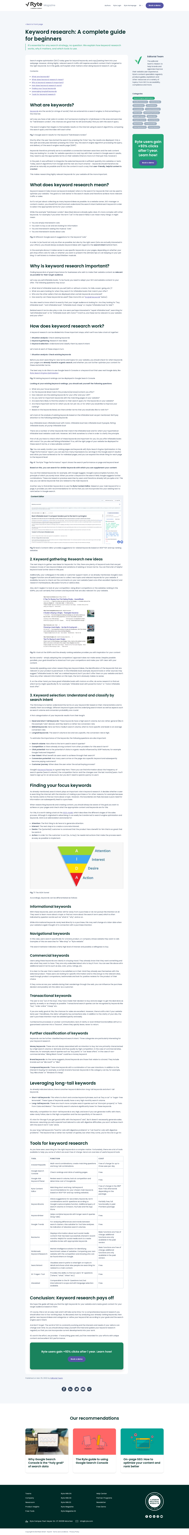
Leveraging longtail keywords (44, 91)
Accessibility (138, 109)
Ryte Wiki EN (66, 1493)
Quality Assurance (140, 102)
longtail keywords (92, 297)
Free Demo (101, 1506)
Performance (138, 105)
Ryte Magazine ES (68, 1511)
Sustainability (155, 102)
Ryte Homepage (130, 5)
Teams (28, 1493)
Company (29, 1498)
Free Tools (29, 1511)
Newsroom (30, 1502)
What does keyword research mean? (48, 79)
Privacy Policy (74, 1532)
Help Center (101, 1493)
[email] (83, 1389)
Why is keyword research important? (48, 82)
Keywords (34, 111)
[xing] (89, 1389)
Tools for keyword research (43, 94)
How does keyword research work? (47, 85)
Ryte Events (138, 124)
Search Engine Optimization (143, 98)
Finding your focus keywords (44, 88)
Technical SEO (150, 124)
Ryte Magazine (67, 1506)
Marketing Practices (152, 113)
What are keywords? (41, 76)
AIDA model (68, 812)
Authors (108, 5)
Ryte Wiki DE (66, 1498)
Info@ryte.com (86, 1521)
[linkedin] (70, 1389)
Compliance (151, 105)
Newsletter (101, 1502)
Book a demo (155, 5)
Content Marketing (152, 109)
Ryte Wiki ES (66, 1502)
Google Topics (139, 116)
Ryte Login (117, 5)
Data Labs (137, 113)
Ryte (32, 373)
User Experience (139, 127)
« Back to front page (34, 24)
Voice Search (154, 127)
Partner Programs (104, 1498)
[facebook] (64, 1389)
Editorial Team (56, 1378)
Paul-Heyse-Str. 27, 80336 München (57, 1521)
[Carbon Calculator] (154, 1502)
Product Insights (32, 1506)
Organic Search (139, 120)
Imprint (49, 1532)
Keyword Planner (45, 769)
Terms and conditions (60, 1532)
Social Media (153, 120)
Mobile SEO (152, 116)
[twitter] (76, 1389)
